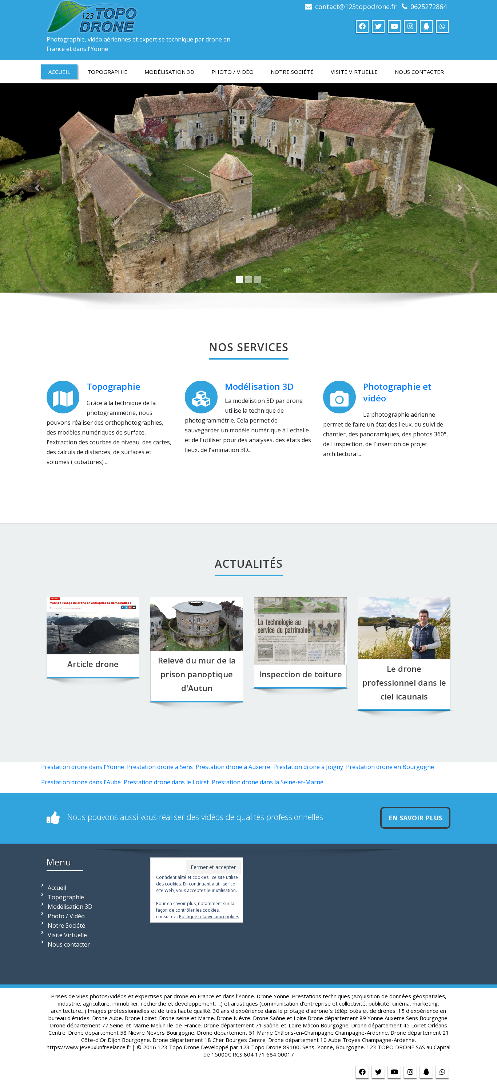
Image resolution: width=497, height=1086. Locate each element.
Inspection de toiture (300, 674)
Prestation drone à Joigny (306, 767)
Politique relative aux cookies (209, 916)
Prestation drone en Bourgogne (388, 767)
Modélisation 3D (169, 71)
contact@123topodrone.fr (356, 6)
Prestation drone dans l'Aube (81, 782)
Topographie (107, 71)
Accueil (59, 71)
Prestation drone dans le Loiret (165, 782)
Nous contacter (419, 71)
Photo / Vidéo (232, 71)
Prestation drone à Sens (159, 767)
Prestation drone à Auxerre (231, 767)
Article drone (93, 663)
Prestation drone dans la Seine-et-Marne (266, 782)
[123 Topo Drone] (93, 15)
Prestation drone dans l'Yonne (82, 767)
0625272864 (428, 6)
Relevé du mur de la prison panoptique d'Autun (197, 674)
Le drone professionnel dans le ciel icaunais (404, 682)
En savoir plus (415, 817)
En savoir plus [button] (249, 203)
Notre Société (292, 71)
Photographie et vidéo (397, 392)
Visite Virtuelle (354, 71)
